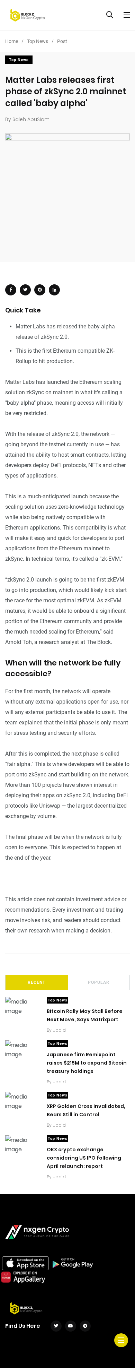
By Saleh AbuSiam (27, 119)
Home (11, 41)
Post (62, 41)
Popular (98, 982)
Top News (37, 41)
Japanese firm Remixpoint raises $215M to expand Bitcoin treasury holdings (87, 1063)
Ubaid (59, 1030)
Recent (36, 982)
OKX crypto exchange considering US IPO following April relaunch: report (84, 1158)
